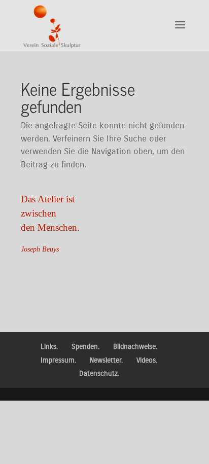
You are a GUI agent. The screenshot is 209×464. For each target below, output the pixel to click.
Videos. (146, 360)
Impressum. (58, 360)
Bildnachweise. (135, 346)
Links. (49, 346)
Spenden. (85, 346)
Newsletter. (106, 360)
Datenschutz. (99, 373)
